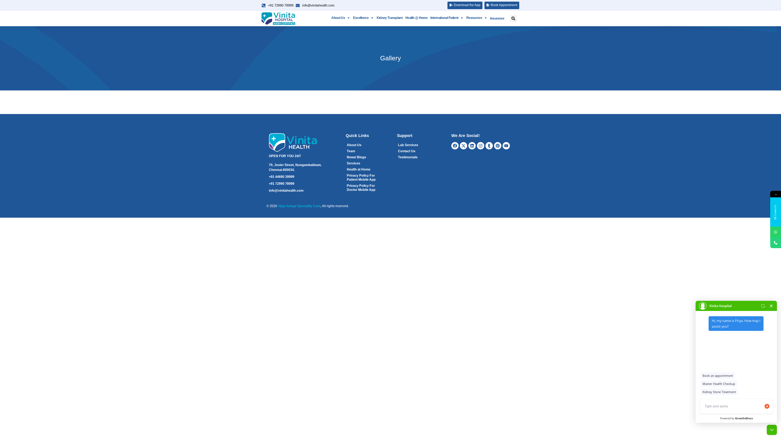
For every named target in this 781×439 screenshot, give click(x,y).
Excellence (361, 18)
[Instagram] (480, 145)
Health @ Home (416, 18)
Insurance (497, 18)
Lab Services (408, 145)
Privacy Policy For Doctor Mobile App (361, 187)
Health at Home (358, 169)
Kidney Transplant (389, 18)
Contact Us (406, 151)
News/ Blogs (356, 157)
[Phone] (775, 242)
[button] (513, 18)
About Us (338, 18)
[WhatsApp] (775, 232)
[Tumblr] (489, 145)
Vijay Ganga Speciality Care (299, 206)
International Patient (444, 18)
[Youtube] (506, 145)
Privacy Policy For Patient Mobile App (361, 177)
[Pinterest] (497, 145)
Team (351, 151)
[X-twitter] (463, 145)
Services (353, 163)
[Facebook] (455, 145)
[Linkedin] (472, 145)
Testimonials (408, 157)
